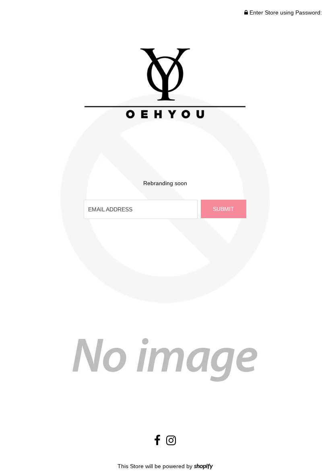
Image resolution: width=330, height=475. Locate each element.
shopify (203, 466)
